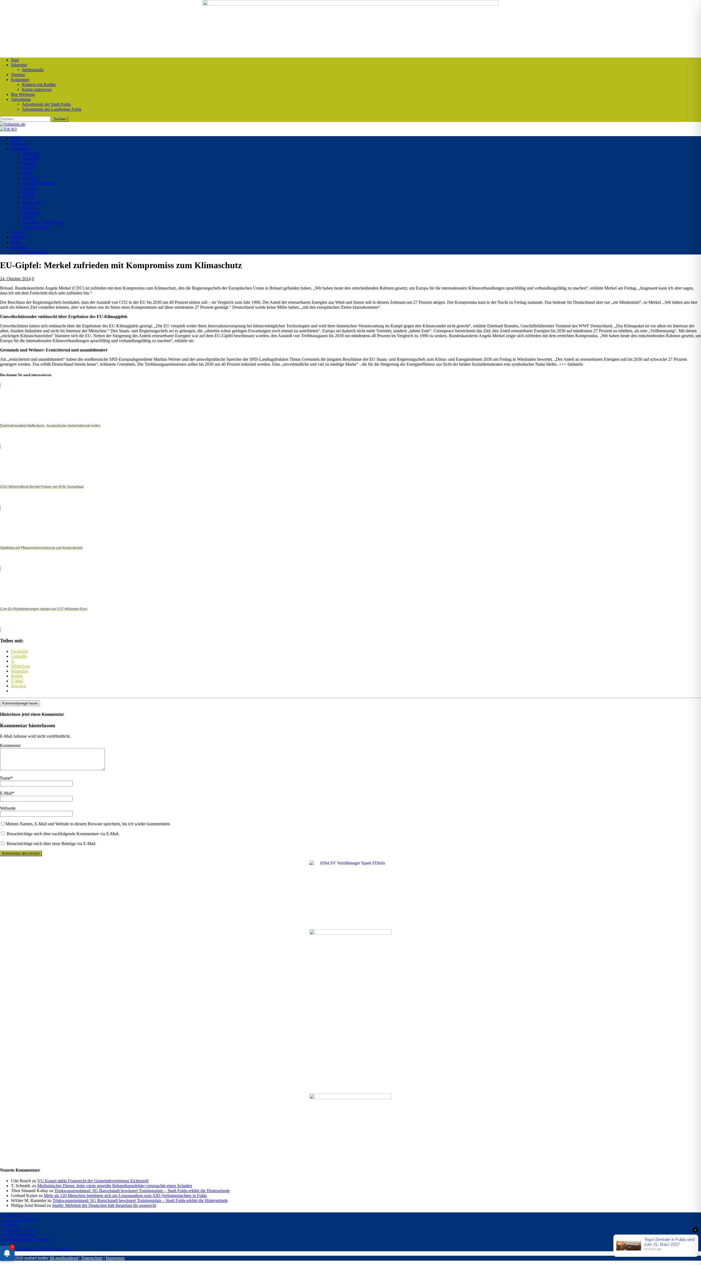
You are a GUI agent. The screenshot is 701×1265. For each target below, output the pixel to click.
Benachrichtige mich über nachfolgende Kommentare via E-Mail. (63, 833)
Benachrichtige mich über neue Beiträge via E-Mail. (51, 843)
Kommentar (10, 745)
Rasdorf (29, 217)
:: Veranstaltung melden (17, 1230)
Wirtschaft (19, 143)
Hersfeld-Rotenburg (39, 183)
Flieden (28, 168)
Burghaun (30, 153)
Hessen (17, 232)
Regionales (20, 148)
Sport (15, 242)
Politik (16, 138)
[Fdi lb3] (8, 129)
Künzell (29, 197)
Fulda (27, 173)
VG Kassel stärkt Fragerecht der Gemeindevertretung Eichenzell (92, 1180)
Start (15, 60)
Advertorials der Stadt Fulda (46, 104)
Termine (18, 74)
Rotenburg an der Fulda (42, 222)
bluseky (49, 1249)
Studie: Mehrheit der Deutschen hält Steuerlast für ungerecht (104, 1205)
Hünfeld (29, 187)
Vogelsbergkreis (36, 227)
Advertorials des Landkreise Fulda (51, 109)
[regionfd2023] (350, 1097)
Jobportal (19, 64)
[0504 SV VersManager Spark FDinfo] (350, 863)
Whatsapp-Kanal (28, 1249)
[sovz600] (350, 933)
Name (5, 778)
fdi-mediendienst (64, 1258)
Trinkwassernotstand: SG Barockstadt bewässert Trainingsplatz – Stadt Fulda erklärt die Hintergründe (142, 1190)
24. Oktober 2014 (15, 278)
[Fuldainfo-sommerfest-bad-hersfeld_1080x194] (350, 4)
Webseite (8, 808)
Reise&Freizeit (35, 252)
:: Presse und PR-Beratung (19, 1220)
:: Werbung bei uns (14, 1215)
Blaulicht (19, 237)
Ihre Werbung (23, 94)
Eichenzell (31, 158)
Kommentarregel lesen (20, 703)
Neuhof (28, 207)
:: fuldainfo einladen (17, 1234)
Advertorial (21, 99)
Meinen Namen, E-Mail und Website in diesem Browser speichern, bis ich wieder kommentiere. (88, 824)
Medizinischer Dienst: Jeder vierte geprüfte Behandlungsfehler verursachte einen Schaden (114, 1185)
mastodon (65, 1249)
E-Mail (6, 793)
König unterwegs (37, 89)
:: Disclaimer (9, 1225)
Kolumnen (20, 79)
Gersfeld (29, 178)
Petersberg (31, 212)
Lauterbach (31, 202)
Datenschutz (92, 1258)
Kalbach (29, 192)
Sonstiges (19, 247)
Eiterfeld (29, 163)
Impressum (115, 1258)
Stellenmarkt (33, 69)
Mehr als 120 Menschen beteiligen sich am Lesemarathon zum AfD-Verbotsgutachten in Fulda (125, 1195)
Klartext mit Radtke (39, 84)
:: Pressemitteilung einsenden (25, 1239)
